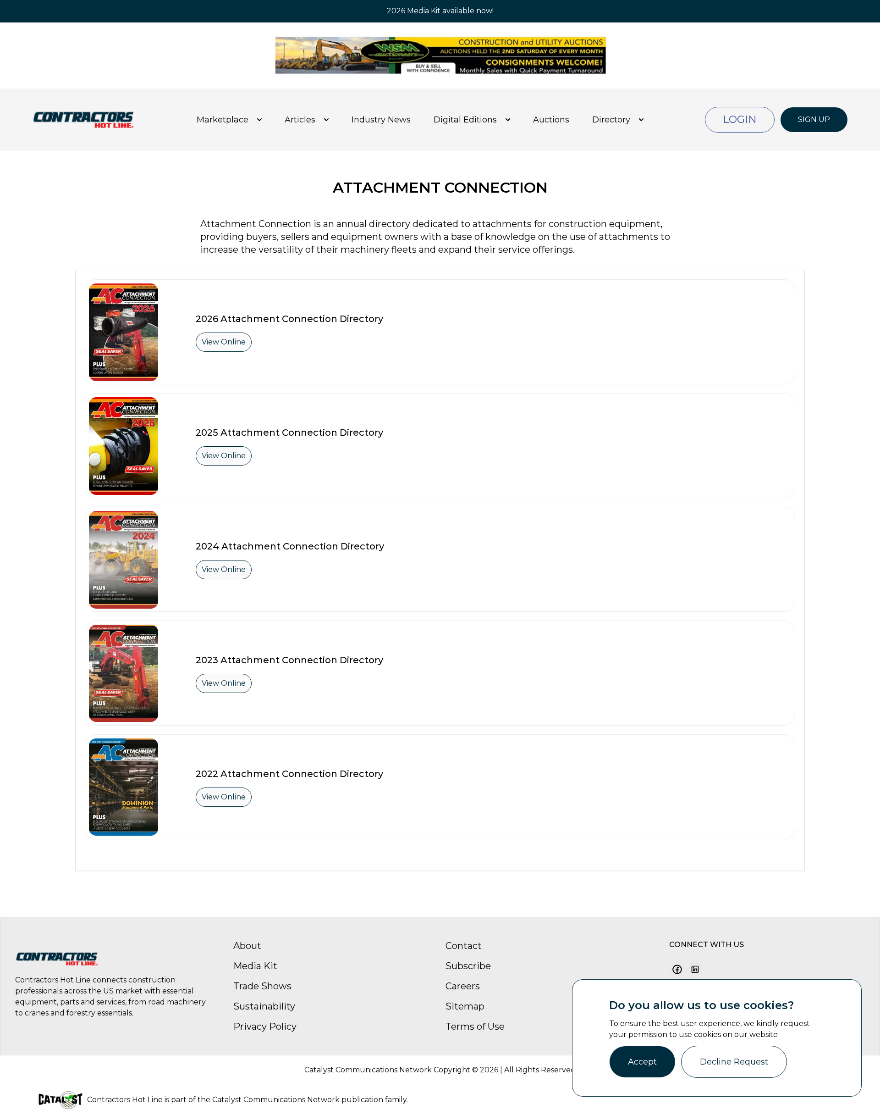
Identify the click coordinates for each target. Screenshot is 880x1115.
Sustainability (264, 1006)
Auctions (551, 120)
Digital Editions (465, 120)
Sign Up (814, 119)
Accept (642, 1062)
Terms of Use (475, 1026)
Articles (300, 120)
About (247, 945)
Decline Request (734, 1062)
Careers (463, 986)
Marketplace (222, 120)
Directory (611, 120)
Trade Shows (262, 986)
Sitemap (465, 1006)
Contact (464, 945)
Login (740, 119)
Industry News (381, 120)
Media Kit (255, 965)
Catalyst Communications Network (276, 1099)
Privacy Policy (265, 1026)
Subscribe (468, 965)
